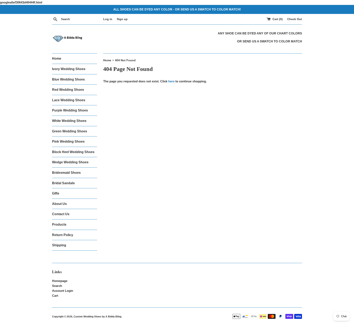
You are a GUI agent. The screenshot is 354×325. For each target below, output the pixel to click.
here (171, 81)
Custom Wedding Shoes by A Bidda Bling (97, 316)
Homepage (59, 281)
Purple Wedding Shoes (70, 110)
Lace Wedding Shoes (68, 100)
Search (57, 286)
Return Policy (62, 235)
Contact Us (60, 214)
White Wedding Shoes (69, 121)
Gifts (55, 193)
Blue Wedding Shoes (68, 79)
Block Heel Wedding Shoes (73, 152)
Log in (107, 19)
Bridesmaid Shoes (66, 172)
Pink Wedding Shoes (68, 141)
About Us (59, 204)
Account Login (62, 290)
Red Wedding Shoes (68, 89)
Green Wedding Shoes (69, 131)
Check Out (294, 19)
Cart (55, 295)
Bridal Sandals (63, 183)
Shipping (59, 245)
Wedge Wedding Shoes (70, 162)
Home (56, 58)
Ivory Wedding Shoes (68, 69)
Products (59, 224)
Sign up (122, 19)
